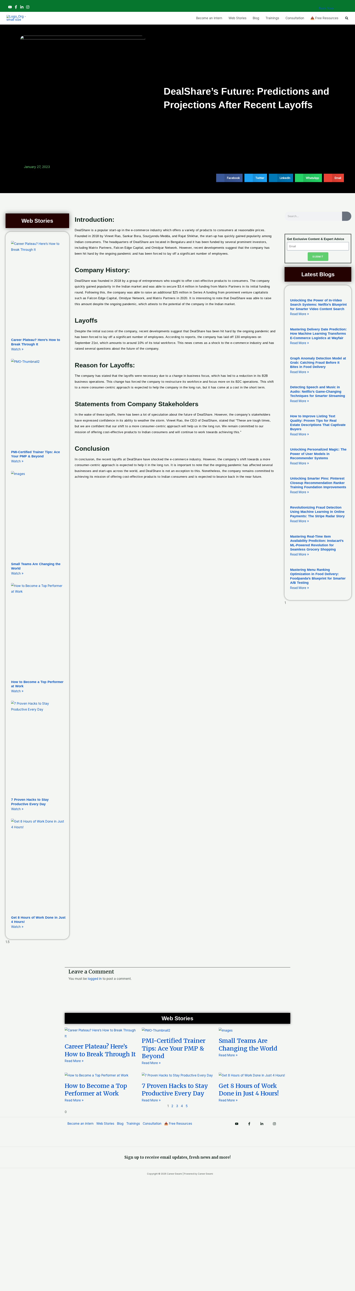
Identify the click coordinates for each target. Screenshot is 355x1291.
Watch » (17, 349)
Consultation (152, 1123)
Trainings (133, 1123)
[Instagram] (28, 7)
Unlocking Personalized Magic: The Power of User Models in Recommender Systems (318, 454)
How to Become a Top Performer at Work (96, 1089)
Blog (120, 1123)
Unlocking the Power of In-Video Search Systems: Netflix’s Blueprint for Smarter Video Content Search (318, 304)
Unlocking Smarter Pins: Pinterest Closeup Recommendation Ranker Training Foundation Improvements (318, 483)
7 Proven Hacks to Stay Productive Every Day (175, 1089)
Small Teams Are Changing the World (248, 1044)
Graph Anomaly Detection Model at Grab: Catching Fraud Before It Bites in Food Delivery (318, 362)
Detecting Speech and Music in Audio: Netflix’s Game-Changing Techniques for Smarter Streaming (317, 391)
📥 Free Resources (178, 1123)
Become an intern (80, 1123)
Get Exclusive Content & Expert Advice (315, 239)
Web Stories (105, 1123)
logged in (95, 979)
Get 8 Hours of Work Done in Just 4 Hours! (249, 1089)
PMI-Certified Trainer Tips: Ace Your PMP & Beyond (173, 1048)
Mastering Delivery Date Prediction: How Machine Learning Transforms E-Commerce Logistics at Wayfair (318, 333)
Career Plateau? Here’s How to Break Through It (100, 1050)
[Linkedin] (22, 7)
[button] (347, 18)
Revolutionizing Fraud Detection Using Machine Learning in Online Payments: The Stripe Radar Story (317, 512)
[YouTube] (10, 7)
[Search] (346, 216)
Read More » (299, 314)
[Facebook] (16, 7)
